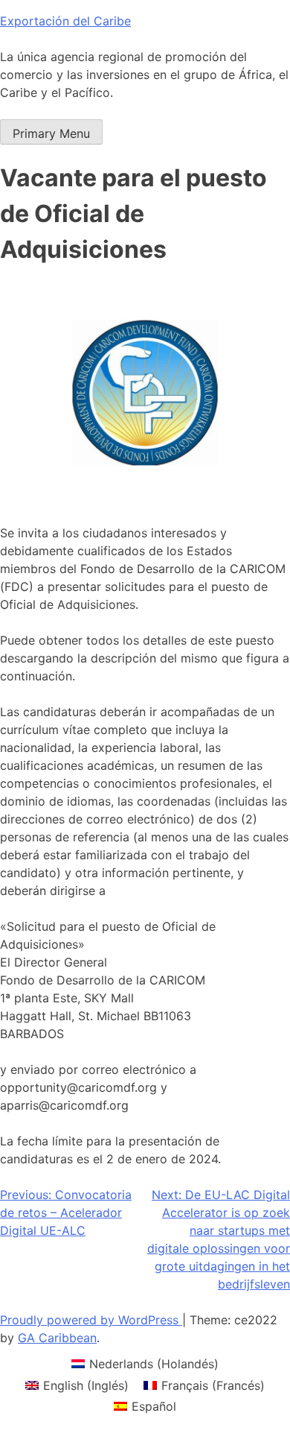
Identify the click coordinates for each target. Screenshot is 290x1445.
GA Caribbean (57, 1337)
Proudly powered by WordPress (91, 1319)
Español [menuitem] (154, 1406)
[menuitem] (145, 1363)
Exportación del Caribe (65, 20)
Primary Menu (51, 133)
